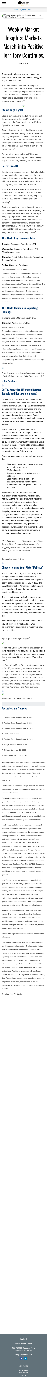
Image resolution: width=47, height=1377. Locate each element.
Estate (23, 1375)
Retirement (23, 1370)
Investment (23, 1373)
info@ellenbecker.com (23, 1355)
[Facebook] (21, 1358)
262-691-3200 (26, 1344)
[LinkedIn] (25, 1358)
